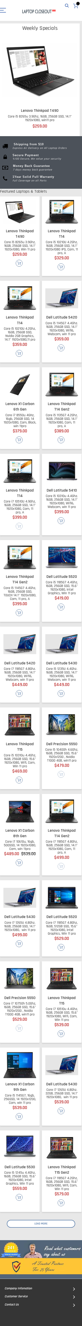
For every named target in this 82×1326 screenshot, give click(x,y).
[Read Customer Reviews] (41, 1259)
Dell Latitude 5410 (62, 490)
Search (67, 6)
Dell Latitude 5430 (61, 663)
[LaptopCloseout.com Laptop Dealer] (39, 10)
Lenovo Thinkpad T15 (20, 746)
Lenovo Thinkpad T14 (62, 233)
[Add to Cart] (19, 263)
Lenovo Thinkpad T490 (40, 110)
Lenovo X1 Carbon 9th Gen (19, 1086)
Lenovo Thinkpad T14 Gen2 (62, 406)
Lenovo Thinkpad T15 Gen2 (62, 1169)
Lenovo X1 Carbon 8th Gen (19, 833)
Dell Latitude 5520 (61, 576)
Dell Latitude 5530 (20, 1167)
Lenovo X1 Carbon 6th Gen (19, 406)
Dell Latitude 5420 (61, 317)
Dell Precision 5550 (61, 744)
